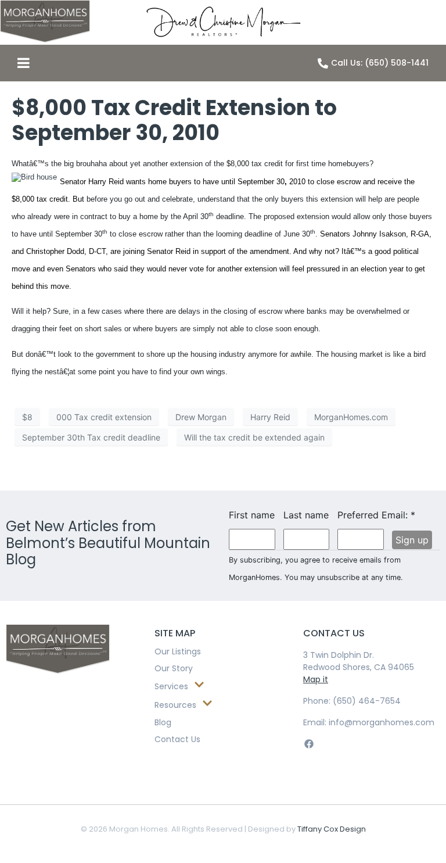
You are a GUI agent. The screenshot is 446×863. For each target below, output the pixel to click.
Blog (162, 722)
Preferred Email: (360, 515)
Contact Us (177, 739)
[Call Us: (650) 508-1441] (323, 63)
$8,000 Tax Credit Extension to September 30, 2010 (174, 120)
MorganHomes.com (351, 417)
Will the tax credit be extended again (254, 437)
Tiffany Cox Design (331, 829)
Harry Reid (270, 417)
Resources (175, 705)
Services (171, 686)
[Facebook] (308, 743)
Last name (306, 515)
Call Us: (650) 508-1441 (380, 63)
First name (252, 515)
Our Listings (177, 651)
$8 (27, 417)
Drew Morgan (200, 417)
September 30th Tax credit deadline (91, 437)
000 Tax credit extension (104, 417)
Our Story (173, 668)
